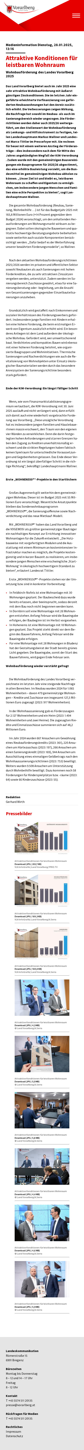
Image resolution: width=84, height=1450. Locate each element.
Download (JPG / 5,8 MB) (27, 1137)
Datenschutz (14, 1436)
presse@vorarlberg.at (20, 1405)
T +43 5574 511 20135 (19, 1400)
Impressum (13, 1431)
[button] (76, 16)
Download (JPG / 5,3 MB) (27, 1306)
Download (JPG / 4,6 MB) (27, 1250)
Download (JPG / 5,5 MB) (27, 1081)
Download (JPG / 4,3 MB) (27, 1025)
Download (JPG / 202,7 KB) (28, 864)
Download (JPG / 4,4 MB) (27, 1194)
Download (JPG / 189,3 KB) (28, 916)
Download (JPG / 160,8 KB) (28, 968)
